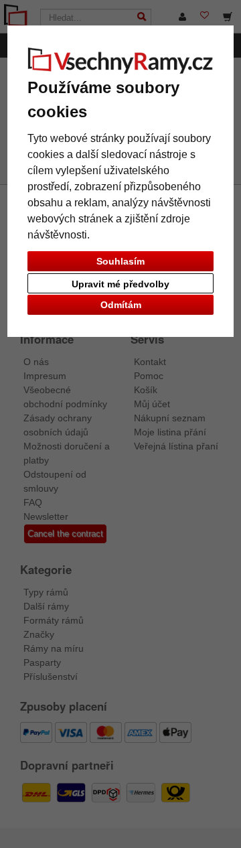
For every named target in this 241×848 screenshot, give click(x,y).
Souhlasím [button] (120, 261)
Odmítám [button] (120, 304)
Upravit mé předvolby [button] (120, 284)
